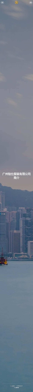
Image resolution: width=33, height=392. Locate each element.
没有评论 (17, 387)
